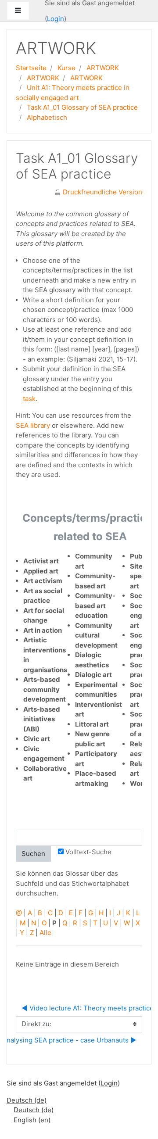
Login (55, 18)
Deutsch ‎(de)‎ (27, 1100)
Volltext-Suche (88, 852)
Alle (45, 932)
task (29, 398)
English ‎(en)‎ (32, 1120)
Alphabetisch (47, 117)
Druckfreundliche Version (102, 192)
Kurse (66, 68)
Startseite (31, 68)
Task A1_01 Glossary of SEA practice (82, 107)
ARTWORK (102, 68)
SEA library (33, 425)
